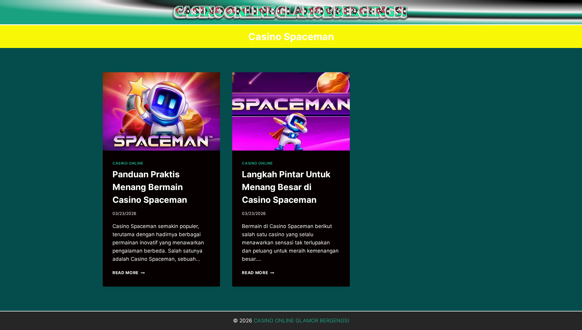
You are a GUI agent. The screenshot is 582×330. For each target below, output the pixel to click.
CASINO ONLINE (127, 163)
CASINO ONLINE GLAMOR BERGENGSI (301, 321)
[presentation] (161, 111)
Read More (128, 272)
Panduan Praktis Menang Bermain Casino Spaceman (149, 187)
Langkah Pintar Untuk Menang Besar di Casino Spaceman (286, 187)
